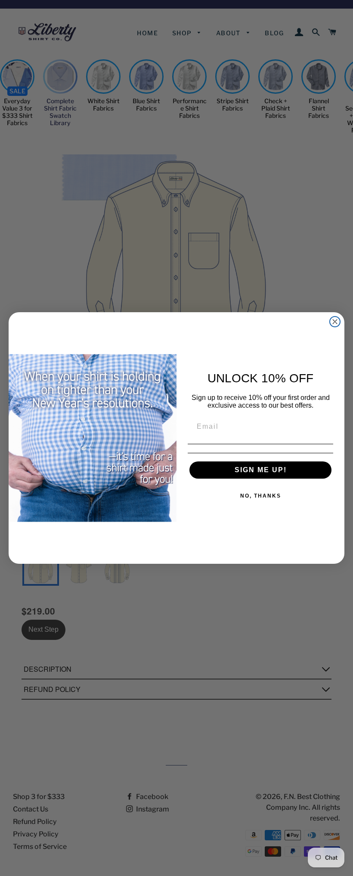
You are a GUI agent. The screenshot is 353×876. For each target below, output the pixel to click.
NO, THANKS (260, 496)
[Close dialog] (335, 322)
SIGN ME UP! (261, 469)
